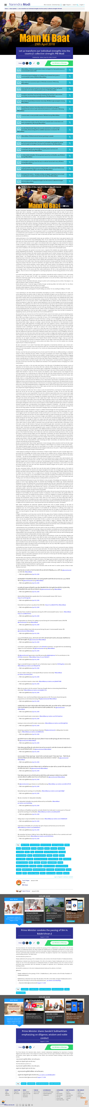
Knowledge (33, 866)
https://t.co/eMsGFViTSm (51, 605)
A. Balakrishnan (34, 989)
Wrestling (40, 848)
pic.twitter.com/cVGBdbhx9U (59, 819)
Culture (19, 870)
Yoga (32, 852)
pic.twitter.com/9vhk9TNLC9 (32, 827)
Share (26, 885)
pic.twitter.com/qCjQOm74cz (39, 690)
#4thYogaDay (60, 664)
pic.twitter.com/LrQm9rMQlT (57, 791)
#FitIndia (44, 647)
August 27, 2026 (41, 983)
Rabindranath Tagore (22, 866)
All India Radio (26, 848)
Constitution (50, 870)
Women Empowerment (40, 859)
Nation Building (21, 993)
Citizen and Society (55, 1084)
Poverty (56, 855)
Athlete (67, 845)
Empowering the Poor (39, 855)
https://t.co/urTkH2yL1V (43, 657)
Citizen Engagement (57, 845)
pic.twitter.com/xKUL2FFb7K (63, 784)
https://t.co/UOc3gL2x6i (24, 598)
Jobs (61, 859)
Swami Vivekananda (45, 989)
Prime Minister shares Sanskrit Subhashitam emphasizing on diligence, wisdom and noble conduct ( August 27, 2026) (14, 1020)
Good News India (53, 859)
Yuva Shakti (61, 848)
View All (29, 922)
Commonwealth (35, 845)
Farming (60, 863)
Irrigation (36, 863)
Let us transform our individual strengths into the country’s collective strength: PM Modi (44, 52)
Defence (19, 873)
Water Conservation (22, 863)
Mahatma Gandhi (21, 855)
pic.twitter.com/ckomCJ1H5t (25, 674)
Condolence (25, 989)
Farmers (62, 855)
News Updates (13, 9)
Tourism (68, 870)
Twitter (27, 852)
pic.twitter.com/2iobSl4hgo (25, 803)
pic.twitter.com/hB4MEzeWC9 (47, 1075)
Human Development (61, 866)
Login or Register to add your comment (63, 877)
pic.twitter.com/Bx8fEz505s (36, 732)
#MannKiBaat (28, 572)
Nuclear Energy (51, 873)
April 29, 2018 (35, 574)
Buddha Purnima (27, 870)
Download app (4, 1104)
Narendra (19, 4)
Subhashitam (31, 1084)
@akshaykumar (51, 655)
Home (6, 9)
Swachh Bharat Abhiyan (51, 852)
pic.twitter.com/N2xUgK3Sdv (60, 723)
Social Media (20, 852)
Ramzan (40, 866)
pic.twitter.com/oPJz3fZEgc (54, 981)
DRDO (24, 873)
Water (30, 863)
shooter (47, 848)
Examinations (39, 852)
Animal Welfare (52, 863)
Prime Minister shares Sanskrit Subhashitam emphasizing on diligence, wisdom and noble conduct (44, 1034)
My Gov (30, 855)
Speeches (66, 873)
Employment (67, 859)
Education (53, 848)
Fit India (34, 848)
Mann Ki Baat (25, 845)
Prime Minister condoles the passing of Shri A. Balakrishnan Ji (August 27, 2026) (14, 918)
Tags (18, 845)
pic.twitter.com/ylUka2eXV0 (52, 812)
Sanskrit (24, 1084)
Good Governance (45, 845)
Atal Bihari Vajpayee (33, 873)
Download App (71, 921)
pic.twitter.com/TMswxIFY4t (32, 666)
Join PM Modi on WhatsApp (59, 63)
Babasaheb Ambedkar (39, 870)
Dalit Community (59, 870)
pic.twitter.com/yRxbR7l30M (53, 681)
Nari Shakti (30, 859)
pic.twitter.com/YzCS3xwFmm (55, 716)
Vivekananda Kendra (57, 989)
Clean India (62, 852)
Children (49, 855)
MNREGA (43, 863)
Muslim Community (49, 866)
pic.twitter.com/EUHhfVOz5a (45, 836)
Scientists (59, 873)
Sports (18, 848)
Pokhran (43, 873)
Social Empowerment (42, 1084)
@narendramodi (66, 570)
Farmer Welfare (21, 859)
